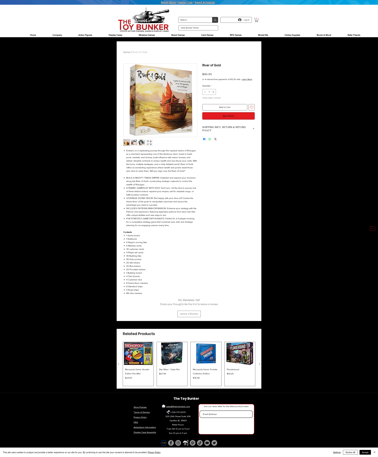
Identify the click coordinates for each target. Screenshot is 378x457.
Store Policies (140, 407)
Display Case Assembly (145, 432)
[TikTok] (200, 443)
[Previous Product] (118, 364)
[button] (256, 20)
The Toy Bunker (186, 398)
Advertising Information (145, 427)
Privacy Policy (140, 417)
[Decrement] (205, 95)
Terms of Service (142, 412)
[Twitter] (214, 443)
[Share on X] (215, 142)
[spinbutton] (209, 95)
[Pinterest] (192, 443)
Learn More (224, 82)
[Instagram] (178, 443)
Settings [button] (337, 452)
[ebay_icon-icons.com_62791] (164, 443)
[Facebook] (171, 443)
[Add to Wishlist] (252, 110)
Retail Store (168, 2)
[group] (189, 364)
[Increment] (214, 95)
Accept (365, 452)
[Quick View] (138, 353)
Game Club (185, 2)
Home (126, 52)
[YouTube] (207, 443)
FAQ (136, 422)
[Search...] (215, 20)
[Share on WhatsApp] (210, 142)
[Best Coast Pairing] (185, 443)
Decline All (350, 452)
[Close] (374, 452)
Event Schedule (205, 2)
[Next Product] (259, 364)
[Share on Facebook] (204, 142)
